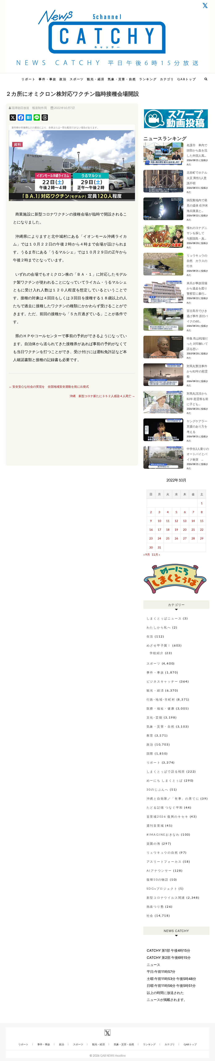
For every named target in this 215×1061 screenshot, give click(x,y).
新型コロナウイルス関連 (166, 897)
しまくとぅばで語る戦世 (166, 771)
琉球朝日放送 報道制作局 (29, 108)
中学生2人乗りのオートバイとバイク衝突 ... (198, 454)
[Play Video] (71, 165)
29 (201, 538)
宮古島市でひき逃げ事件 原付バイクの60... (197, 316)
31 (159, 547)
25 (167, 538)
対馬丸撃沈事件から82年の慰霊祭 (197, 371)
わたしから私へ (159, 627)
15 (201, 521)
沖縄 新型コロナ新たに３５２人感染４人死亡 (102, 396)
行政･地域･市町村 (161, 699)
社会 (150, 915)
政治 (63, 79)
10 (159, 521)
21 (193, 529)
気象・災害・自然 (122, 79)
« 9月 (146, 554)
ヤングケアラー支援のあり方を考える (197, 426)
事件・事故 (47, 79)
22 (201, 529)
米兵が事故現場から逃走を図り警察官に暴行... (197, 288)
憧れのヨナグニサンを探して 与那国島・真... (197, 233)
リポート (28, 79)
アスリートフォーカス (164, 861)
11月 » (156, 554)
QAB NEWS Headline (113, 1055)
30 (151, 547)
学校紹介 (157, 653)
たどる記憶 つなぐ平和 (165, 807)
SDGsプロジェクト (162, 888)
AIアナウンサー (159, 870)
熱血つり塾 (155, 906)
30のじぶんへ (158, 789)
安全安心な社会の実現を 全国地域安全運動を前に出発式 (49, 386)
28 (193, 538)
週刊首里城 (155, 825)
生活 (150, 636)
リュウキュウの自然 (162, 852)
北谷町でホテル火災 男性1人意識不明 (197, 178)
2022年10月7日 (64, 108)
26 (176, 538)
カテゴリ (167, 79)
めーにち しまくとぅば (165, 780)
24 (159, 538)
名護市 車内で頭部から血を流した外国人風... (197, 150)
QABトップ (186, 79)
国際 (150, 753)
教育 (150, 735)
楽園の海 (154, 843)
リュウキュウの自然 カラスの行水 (197, 261)
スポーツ (77, 79)
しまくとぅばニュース (164, 618)
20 (184, 529)
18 (167, 529)
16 (151, 529)
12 (176, 521)
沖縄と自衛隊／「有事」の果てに (173, 798)
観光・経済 (96, 79)
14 (193, 521)
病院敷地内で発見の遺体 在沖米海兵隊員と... (197, 205)
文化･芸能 (155, 717)
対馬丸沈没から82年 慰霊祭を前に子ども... (197, 399)
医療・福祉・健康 (161, 708)
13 (184, 521)
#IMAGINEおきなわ (163, 834)
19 (176, 529)
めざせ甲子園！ (159, 645)
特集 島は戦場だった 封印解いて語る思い (197, 344)
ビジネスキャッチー (162, 681)
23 (151, 538)
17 (159, 529)
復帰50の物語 (158, 879)
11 (167, 521)
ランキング (148, 79)
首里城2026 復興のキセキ (168, 816)
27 (184, 538)
